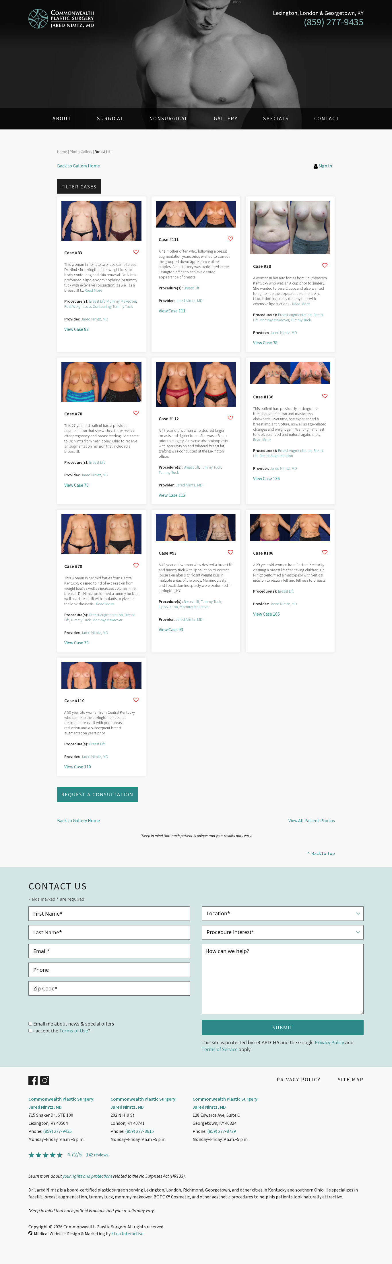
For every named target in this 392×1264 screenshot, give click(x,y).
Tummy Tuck (122, 307)
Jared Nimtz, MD (94, 319)
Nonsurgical (168, 118)
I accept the (45, 1031)
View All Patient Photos (311, 821)
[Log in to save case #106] (324, 552)
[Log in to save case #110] (136, 699)
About (62, 118)
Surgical (110, 118)
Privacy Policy (329, 1042)
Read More (93, 290)
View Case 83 (76, 329)
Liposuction (168, 607)
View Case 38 (265, 343)
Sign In (325, 166)
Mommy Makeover (121, 301)
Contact (326, 118)
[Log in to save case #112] (230, 418)
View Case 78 (76, 485)
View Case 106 (266, 614)
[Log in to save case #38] (324, 265)
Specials (276, 118)
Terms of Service (220, 1049)
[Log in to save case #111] (230, 238)
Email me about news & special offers (73, 1024)
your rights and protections (87, 1176)
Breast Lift (97, 301)
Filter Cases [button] (79, 187)
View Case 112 (172, 495)
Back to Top (323, 853)
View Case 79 (76, 643)
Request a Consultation (97, 794)
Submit (283, 1027)
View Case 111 (172, 311)
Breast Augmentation (295, 315)
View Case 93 (171, 630)
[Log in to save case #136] (324, 396)
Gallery (226, 118)
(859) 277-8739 (221, 1131)
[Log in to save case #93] (230, 552)
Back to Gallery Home (78, 166)
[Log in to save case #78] (136, 413)
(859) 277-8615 (139, 1131)
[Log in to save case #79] (136, 565)
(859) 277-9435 (57, 1131)
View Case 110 (77, 767)
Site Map (351, 1079)
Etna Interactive (127, 1234)
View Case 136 (266, 479)
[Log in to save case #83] (136, 252)
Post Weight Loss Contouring (87, 307)
